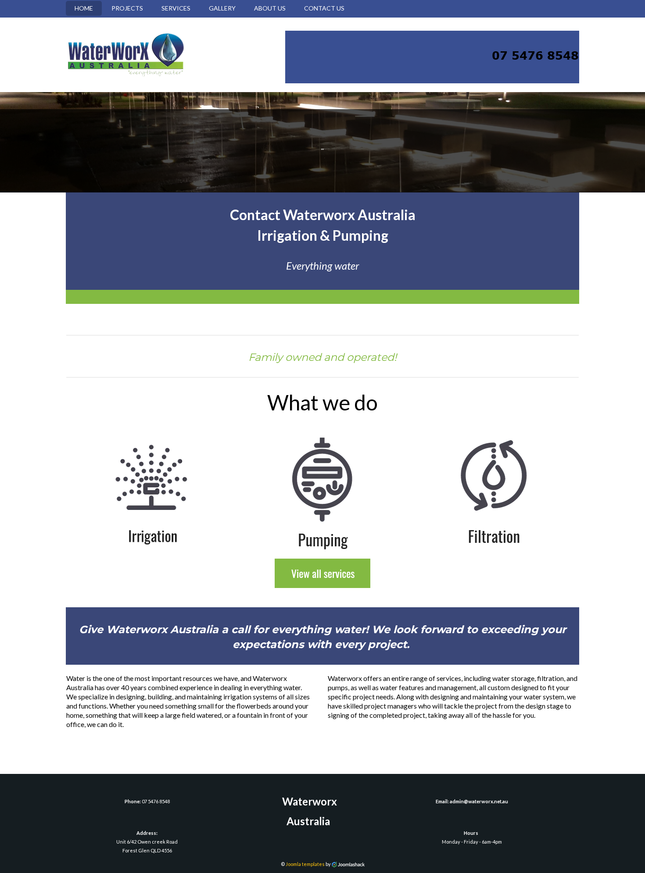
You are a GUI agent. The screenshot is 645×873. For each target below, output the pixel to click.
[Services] (322, 572)
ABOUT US (270, 8)
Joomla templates (305, 864)
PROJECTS (127, 8)
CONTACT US (324, 8)
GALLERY (222, 8)
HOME (84, 8)
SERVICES (175, 8)
